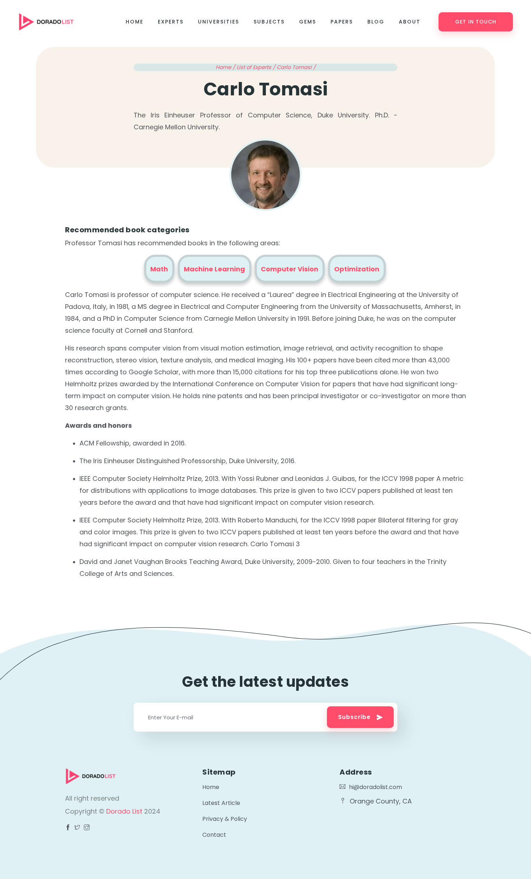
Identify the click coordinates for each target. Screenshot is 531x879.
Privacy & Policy (224, 819)
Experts (171, 21)
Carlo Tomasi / (296, 67)
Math (159, 268)
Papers (342, 21)
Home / (226, 67)
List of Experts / (257, 67)
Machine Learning (214, 268)
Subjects (269, 21)
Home (134, 21)
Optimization (356, 268)
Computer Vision (289, 268)
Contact (214, 835)
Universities (218, 21)
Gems (307, 21)
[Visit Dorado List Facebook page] (68, 828)
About (409, 21)
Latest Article (221, 803)
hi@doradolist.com (375, 787)
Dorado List (125, 811)
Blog (375, 21)
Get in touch (475, 21)
